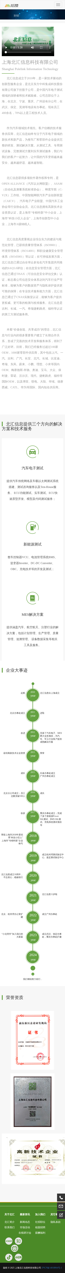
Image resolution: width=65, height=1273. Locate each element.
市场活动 (25, 1227)
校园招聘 (40, 1227)
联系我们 (10, 1227)
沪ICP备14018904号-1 (52, 1268)
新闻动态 (25, 1222)
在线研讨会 (25, 1232)
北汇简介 (10, 1222)
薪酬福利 (40, 1232)
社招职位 (40, 1222)
